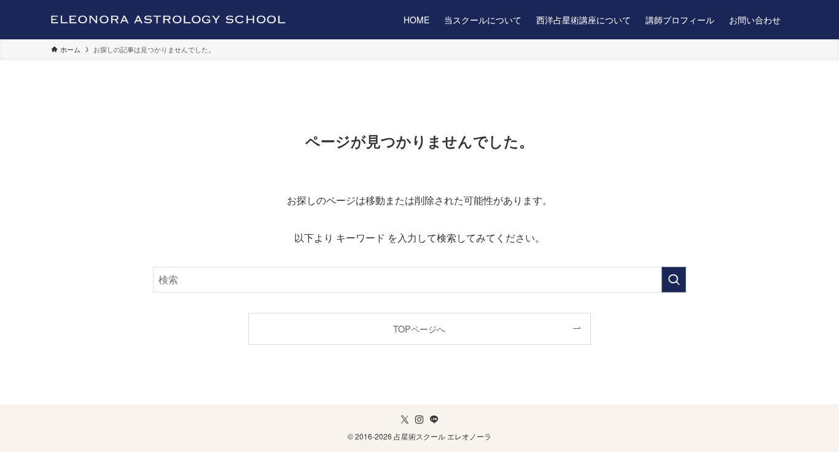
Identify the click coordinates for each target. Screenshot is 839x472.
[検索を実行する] (673, 280)
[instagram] (419, 419)
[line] (434, 419)
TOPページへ (419, 328)
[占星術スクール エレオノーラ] (169, 20)
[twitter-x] (404, 419)
